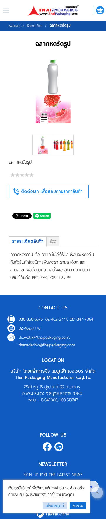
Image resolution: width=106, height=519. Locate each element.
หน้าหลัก (14, 25)
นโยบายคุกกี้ (55, 505)
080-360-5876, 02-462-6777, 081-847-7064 (56, 319)
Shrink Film (34, 25)
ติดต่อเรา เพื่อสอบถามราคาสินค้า (51, 191)
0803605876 (58, 446)
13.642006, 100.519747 (59, 400)
